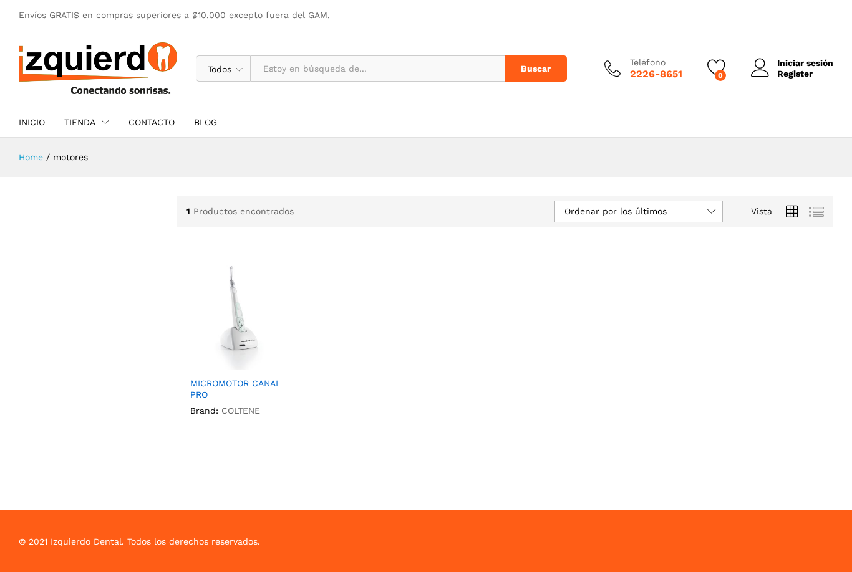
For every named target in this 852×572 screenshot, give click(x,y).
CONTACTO (151, 122)
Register (795, 74)
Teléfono (648, 62)
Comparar (271, 362)
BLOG (205, 122)
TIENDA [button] (79, 122)
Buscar (536, 69)
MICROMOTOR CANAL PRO (235, 388)
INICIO (32, 122)
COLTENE (240, 411)
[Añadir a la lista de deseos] (242, 362)
